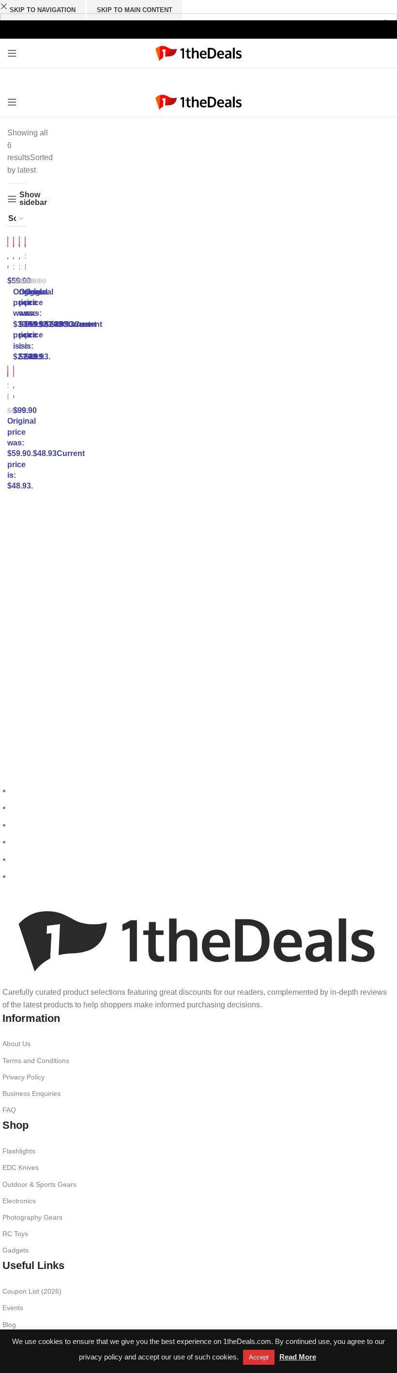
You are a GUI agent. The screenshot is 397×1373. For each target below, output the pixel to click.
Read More (297, 1357)
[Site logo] (198, 52)
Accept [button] (259, 1357)
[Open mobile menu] (12, 53)
